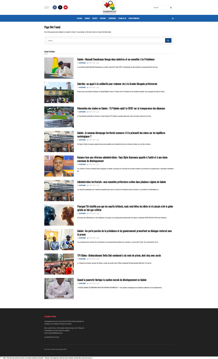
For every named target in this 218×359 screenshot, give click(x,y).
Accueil (79, 18)
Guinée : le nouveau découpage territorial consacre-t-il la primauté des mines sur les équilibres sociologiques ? (121, 134)
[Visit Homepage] (109, 7)
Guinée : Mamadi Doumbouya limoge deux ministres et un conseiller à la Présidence (116, 59)
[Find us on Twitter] (60, 7)
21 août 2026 (91, 63)
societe (94, 18)
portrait (103, 18)
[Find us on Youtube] (65, 7)
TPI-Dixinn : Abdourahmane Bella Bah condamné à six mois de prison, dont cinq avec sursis (119, 255)
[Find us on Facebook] (55, 7)
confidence (112, 18)
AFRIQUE (87, 18)
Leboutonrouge (134, 18)
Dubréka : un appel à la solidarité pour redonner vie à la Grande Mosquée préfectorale (117, 84)
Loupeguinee (82, 63)
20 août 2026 (92, 185)
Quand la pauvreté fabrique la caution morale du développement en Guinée (111, 280)
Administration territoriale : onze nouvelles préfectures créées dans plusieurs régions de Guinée (121, 182)
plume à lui (122, 18)
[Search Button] (171, 7)
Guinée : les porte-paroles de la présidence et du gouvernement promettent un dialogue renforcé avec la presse (124, 232)
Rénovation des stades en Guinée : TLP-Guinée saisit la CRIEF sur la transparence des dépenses (121, 108)
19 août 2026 (91, 213)
